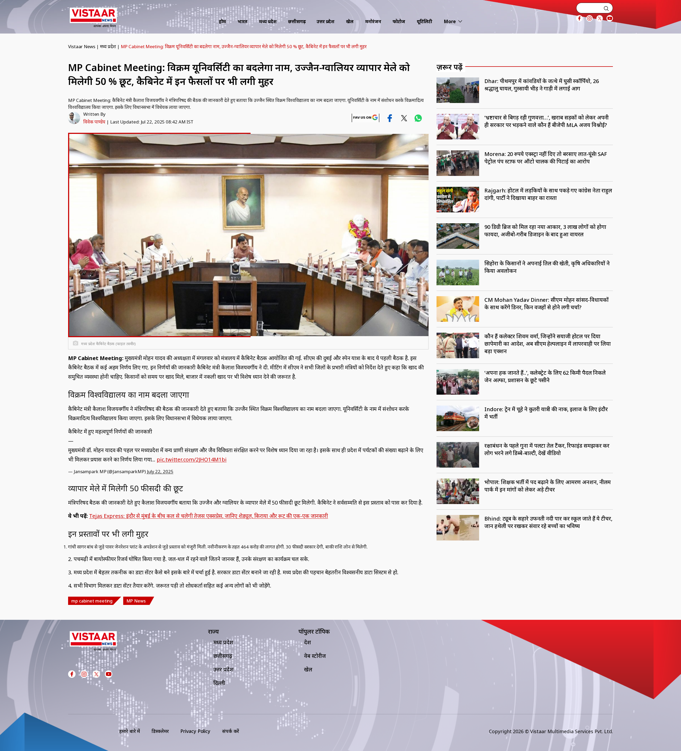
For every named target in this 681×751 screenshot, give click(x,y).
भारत (243, 21)
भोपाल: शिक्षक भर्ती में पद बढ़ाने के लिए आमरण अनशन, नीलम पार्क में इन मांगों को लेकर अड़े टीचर (547, 485)
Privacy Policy (195, 731)
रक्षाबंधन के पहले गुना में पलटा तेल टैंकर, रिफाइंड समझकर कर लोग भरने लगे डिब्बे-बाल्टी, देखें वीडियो (546, 449)
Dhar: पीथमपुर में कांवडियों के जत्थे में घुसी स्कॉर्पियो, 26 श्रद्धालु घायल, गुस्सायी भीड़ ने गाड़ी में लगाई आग (541, 84)
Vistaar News (81, 46)
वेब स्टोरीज (315, 655)
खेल (350, 21)
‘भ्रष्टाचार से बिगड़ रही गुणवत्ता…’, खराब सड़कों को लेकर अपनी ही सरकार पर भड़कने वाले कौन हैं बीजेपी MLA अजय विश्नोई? (546, 121)
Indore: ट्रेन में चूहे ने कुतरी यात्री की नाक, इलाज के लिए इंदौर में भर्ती (546, 413)
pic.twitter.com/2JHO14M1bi (191, 459)
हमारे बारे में (129, 731)
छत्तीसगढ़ (297, 21)
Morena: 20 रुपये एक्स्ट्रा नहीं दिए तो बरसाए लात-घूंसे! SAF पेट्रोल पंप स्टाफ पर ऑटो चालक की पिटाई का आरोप (545, 157)
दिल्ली (219, 683)
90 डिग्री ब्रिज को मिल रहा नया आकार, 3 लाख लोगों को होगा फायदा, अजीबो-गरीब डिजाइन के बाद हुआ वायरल (545, 230)
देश (307, 642)
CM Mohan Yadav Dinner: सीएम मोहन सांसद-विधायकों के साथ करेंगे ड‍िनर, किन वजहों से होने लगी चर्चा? (546, 303)
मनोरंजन (373, 21)
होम (222, 21)
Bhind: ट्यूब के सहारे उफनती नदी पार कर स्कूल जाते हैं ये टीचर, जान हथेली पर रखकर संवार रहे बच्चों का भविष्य (548, 522)
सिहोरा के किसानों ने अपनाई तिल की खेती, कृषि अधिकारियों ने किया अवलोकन (546, 267)
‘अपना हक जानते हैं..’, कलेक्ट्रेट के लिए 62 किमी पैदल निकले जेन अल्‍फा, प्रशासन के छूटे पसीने (545, 376)
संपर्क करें (230, 731)
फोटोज (399, 21)
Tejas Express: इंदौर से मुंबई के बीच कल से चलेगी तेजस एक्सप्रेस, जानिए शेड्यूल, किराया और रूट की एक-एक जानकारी (208, 515)
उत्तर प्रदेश (325, 21)
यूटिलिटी (424, 21)
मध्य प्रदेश (267, 21)
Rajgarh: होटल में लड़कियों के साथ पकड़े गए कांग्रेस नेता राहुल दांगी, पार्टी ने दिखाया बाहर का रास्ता (548, 194)
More (450, 21)
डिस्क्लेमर (160, 731)
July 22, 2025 (160, 471)
